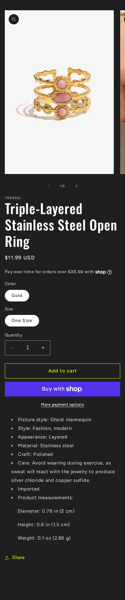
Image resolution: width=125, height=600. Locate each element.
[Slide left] (48, 186)
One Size (22, 320)
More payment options (62, 404)
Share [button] (18, 557)
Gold (17, 295)
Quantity (13, 335)
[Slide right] (77, 186)
